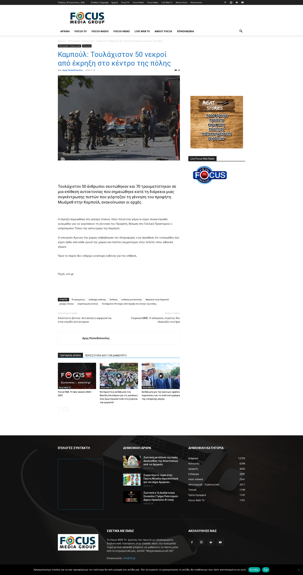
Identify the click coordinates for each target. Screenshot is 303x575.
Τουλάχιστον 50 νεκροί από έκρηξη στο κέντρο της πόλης (129, 303)
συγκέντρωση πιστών (88, 303)
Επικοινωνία (196, 2)
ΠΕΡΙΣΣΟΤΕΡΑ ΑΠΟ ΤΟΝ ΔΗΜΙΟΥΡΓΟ (106, 355)
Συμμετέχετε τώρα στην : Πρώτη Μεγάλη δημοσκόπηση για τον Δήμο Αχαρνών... (160, 478)
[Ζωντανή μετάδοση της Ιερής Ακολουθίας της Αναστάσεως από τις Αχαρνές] (132, 462)
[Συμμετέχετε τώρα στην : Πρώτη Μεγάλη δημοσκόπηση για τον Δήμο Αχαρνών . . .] (132, 479)
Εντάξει (254, 569)
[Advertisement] (181, 18)
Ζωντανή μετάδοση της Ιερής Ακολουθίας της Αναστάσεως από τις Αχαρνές (160, 461)
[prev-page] (60, 409)
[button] (241, 31)
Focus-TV (125, 2)
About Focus (181, 2)
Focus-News (152, 2)
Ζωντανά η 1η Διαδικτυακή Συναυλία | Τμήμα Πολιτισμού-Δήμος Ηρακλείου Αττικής (161, 496)
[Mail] (236, 2)
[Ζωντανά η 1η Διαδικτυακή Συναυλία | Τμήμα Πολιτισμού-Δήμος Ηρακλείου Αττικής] (132, 497)
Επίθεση (113, 299)
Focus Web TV (64, 387)
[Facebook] (225, 2)
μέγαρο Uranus (66, 303)
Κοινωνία (86, 46)
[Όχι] (298, 570)
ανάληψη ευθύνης (97, 299)
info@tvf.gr (129, 558)
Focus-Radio (138, 2)
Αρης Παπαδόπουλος (72, 70)
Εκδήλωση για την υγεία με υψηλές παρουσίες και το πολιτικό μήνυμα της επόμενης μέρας (161, 395)
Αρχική (114, 2)
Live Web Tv (166, 2)
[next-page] (65, 409)
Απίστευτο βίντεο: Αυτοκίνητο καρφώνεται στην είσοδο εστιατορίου (85, 320)
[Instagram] (231, 2)
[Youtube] (242, 2)
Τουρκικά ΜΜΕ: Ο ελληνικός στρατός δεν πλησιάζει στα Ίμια (155, 320)
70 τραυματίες (78, 299)
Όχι (266, 569)
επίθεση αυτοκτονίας (131, 299)
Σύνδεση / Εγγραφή (100, 2)
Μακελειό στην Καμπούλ (157, 299)
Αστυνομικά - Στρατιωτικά (80, 40)
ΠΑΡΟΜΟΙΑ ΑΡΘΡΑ (70, 355)
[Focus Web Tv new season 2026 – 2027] (77, 376)
